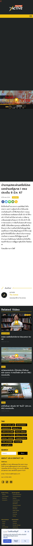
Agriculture (15, 527)
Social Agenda (7, 438)
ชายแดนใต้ (18, 441)
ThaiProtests (21, 438)
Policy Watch (21, 431)
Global (3, 521)
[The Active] (16, 8)
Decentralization (17, 496)
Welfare (15, 197)
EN (25, 531)
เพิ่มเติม (5, 537)
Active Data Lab (8, 425)
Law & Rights (5, 333)
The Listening (7, 441)
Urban (3, 523)
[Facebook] (2, 201)
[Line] (9, 201)
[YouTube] (11, 482)
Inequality (17, 428)
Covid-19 (15, 512)
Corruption (4, 500)
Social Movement (17, 494)
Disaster (15, 523)
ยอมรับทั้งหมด (7, 541)
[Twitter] (6, 201)
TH (28, 531)
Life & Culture (7, 431)
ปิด (25, 541)
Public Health (16, 510)
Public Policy (20, 435)
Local (3, 366)
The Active (14, 295)
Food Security (16, 500)
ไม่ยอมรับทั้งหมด (16, 541)
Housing (15, 514)
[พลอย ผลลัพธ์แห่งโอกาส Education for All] (16, 323)
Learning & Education (15, 502)
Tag (2, 421)
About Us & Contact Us (12, 458)
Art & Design (5, 527)
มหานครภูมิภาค (7, 445)
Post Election (7, 435)
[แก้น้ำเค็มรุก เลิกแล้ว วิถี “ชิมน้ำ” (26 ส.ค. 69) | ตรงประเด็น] (16, 392)
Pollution (15, 521)
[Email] (12, 201)
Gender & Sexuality (15, 507)
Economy (4, 498)
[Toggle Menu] (30, 16)
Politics (4, 494)
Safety (14, 516)
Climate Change (16, 525)
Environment (21, 425)
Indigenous (6, 428)
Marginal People (17, 505)
